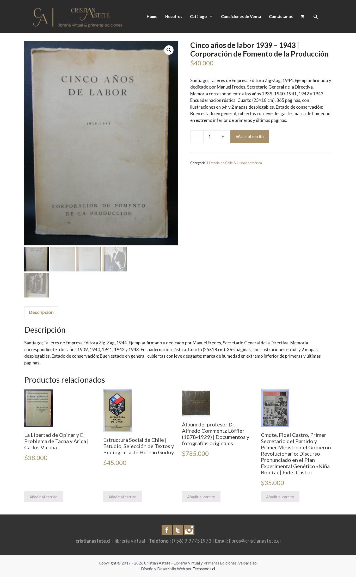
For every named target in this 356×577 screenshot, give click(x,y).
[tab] (41, 312)
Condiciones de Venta (241, 16)
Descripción (41, 312)
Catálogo (198, 16)
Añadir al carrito (250, 136)
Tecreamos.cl (204, 568)
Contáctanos (281, 16)
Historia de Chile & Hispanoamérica (234, 163)
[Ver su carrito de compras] (302, 16)
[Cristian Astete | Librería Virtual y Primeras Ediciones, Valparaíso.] (77, 16)
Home (152, 16)
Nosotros (173, 16)
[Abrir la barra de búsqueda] (316, 16)
